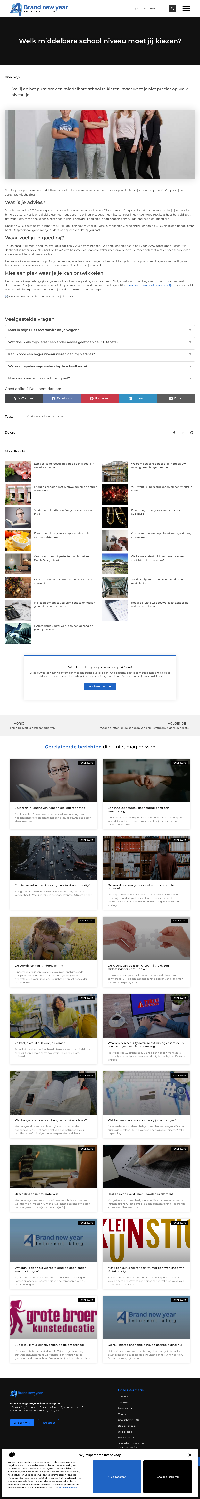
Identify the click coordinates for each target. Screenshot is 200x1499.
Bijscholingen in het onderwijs (36, 1194)
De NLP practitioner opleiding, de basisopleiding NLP (145, 1345)
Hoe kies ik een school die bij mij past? (100, 378)
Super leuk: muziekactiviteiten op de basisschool (49, 1345)
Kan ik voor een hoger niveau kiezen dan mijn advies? (100, 354)
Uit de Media (125, 1431)
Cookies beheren (168, 1476)
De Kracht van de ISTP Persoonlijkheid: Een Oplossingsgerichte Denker (138, 967)
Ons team (123, 1402)
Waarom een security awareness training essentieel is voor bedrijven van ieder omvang (146, 1044)
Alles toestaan (117, 1476)
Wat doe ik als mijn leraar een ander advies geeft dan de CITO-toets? (100, 342)
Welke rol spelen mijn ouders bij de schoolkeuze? (100, 366)
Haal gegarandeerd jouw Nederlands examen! (140, 1194)
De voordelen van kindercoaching (39, 965)
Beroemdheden (127, 1425)
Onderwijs (12, 77)
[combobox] (150, 8)
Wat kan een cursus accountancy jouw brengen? (142, 1120)
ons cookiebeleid (68, 1487)
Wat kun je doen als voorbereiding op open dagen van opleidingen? (51, 1269)
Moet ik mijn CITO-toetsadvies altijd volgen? (100, 330)
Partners (123, 1408)
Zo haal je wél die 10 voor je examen (40, 1043)
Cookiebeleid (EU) (128, 1419)
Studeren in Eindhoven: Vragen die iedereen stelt (50, 808)
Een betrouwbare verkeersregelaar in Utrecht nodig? (52, 885)
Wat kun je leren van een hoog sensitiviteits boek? (51, 1120)
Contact (123, 1414)
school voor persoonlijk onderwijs (148, 285)
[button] (190, 1455)
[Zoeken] (172, 8)
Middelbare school (53, 416)
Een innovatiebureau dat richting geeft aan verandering (138, 809)
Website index (126, 1437)
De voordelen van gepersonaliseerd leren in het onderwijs (142, 886)
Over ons (123, 1396)
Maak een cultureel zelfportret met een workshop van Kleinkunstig (146, 1269)
